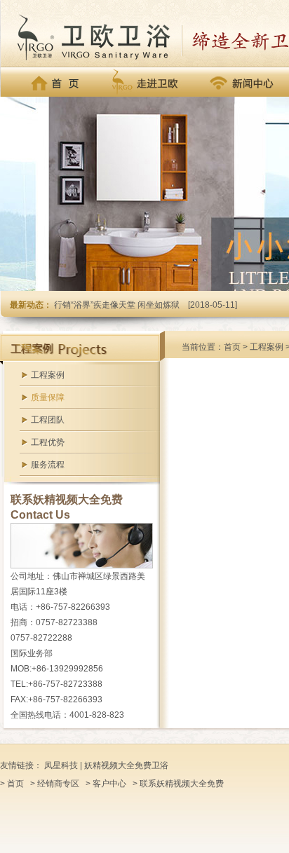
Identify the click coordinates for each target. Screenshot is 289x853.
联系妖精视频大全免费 (182, 784)
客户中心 (109, 784)
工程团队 (48, 420)
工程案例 (48, 375)
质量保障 (48, 397)
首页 (232, 347)
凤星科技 (61, 765)
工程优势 (48, 442)
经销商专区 (58, 784)
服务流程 (48, 465)
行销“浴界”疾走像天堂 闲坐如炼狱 (117, 305)
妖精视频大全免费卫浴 (126, 765)
